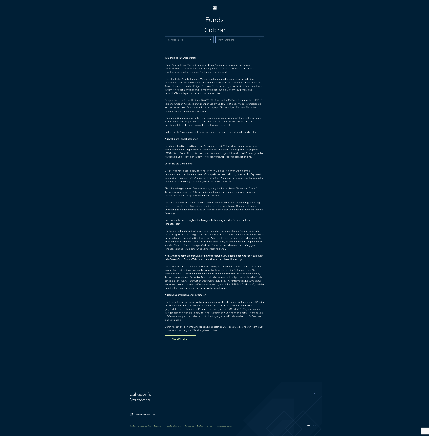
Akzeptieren (180, 338)
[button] (309, 393)
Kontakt (200, 426)
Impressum (158, 426)
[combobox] (189, 39)
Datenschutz (189, 426)
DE (308, 426)
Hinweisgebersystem (224, 426)
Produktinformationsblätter (140, 426)
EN (314, 426)
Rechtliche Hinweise (173, 426)
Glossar (210, 426)
